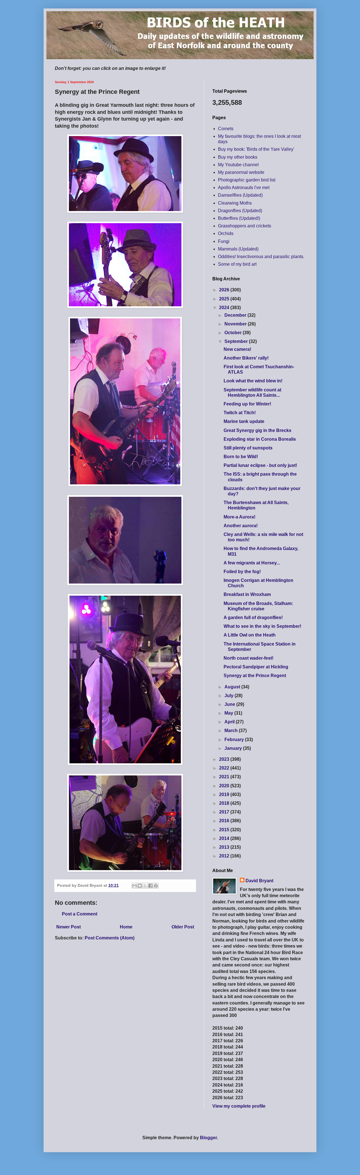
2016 (224, 820)
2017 (224, 812)
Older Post (183, 927)
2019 (224, 794)
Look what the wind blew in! (253, 380)
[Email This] (134, 885)
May (229, 713)
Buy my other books (237, 157)
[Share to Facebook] (150, 885)
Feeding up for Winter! (247, 404)
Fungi (224, 241)
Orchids (225, 233)
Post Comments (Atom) (109, 937)
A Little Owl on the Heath (250, 635)
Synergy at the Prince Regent (255, 675)
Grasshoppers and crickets (244, 225)
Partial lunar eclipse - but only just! (260, 465)
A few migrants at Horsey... (252, 562)
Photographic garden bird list (246, 180)
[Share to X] (145, 885)
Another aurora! (241, 525)
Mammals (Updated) (238, 249)
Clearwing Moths (235, 203)
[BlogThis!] (140, 885)
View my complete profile (239, 1106)
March (231, 730)
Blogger (208, 1137)
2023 (224, 759)
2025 (224, 298)
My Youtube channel (238, 164)
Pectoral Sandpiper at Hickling (256, 666)
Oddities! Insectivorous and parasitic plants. (261, 256)
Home (126, 927)
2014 (224, 838)
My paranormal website (241, 172)
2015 (224, 829)
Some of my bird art (237, 264)
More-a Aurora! (239, 517)
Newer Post (68, 927)
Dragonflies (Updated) (240, 210)
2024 (224, 307)
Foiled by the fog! (242, 571)
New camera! (237, 349)
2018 (224, 803)
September (236, 341)
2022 (224, 768)
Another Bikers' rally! (246, 358)
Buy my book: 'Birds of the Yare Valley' (256, 149)
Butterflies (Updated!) (239, 218)
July (229, 695)
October (233, 332)
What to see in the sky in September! (262, 626)
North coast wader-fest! (248, 658)
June (230, 704)
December (236, 315)
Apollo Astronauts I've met (243, 187)
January (233, 748)
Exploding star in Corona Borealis (260, 439)
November (236, 324)
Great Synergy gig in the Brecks (257, 430)
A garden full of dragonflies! (253, 617)
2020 (224, 785)
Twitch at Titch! (240, 412)
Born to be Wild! (241, 456)
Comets (225, 128)
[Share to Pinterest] (156, 885)
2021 (224, 776)
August (232, 686)
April (230, 721)
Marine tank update (244, 421)
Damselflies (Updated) (240, 195)
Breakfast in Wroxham (247, 594)
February (234, 739)
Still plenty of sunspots (248, 447)
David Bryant (259, 880)
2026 (224, 289)
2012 (224, 855)
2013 (224, 847)
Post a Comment (79, 914)
